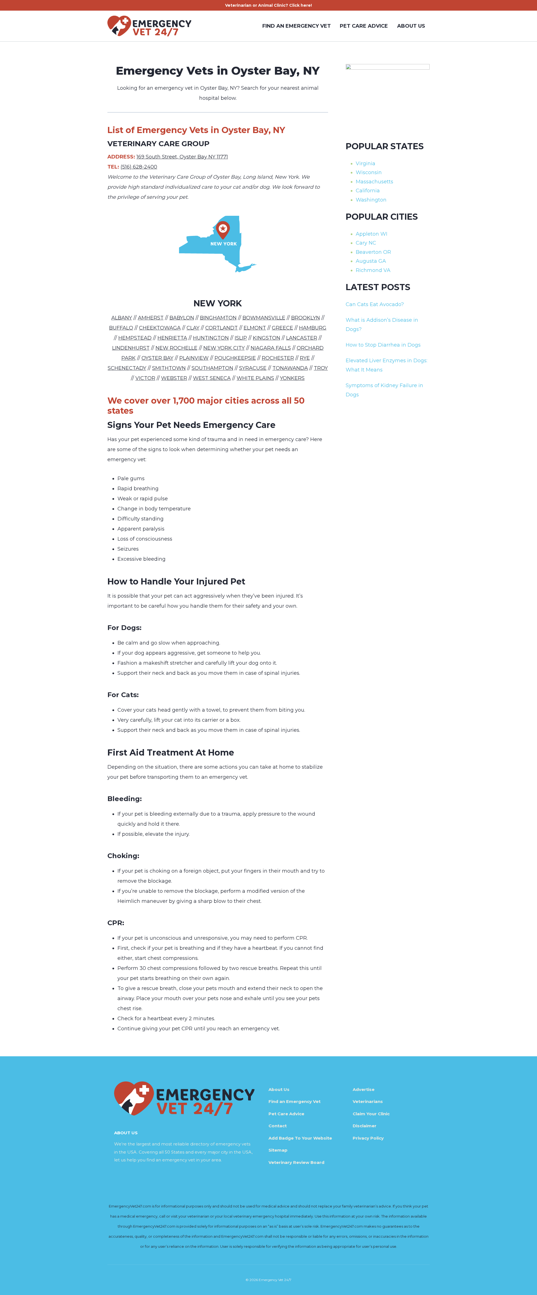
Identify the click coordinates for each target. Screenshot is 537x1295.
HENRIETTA (172, 338)
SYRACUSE (253, 368)
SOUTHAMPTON (212, 368)
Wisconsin (369, 172)
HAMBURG (312, 328)
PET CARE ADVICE (364, 26)
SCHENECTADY (127, 368)
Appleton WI (371, 234)
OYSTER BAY (157, 358)
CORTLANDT (221, 328)
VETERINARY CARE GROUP (158, 143)
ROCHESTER (278, 358)
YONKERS (292, 378)
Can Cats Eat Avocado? (375, 304)
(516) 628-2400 (139, 167)
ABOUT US (411, 26)
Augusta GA (371, 261)
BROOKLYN (305, 318)
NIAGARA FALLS (271, 348)
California (368, 191)
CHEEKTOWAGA (160, 328)
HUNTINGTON (211, 338)
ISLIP (241, 338)
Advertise (364, 1089)
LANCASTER (301, 338)
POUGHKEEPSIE (235, 358)
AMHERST (151, 318)
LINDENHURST (131, 348)
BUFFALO (121, 328)
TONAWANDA (290, 368)
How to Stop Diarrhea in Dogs (383, 345)
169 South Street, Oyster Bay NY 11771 (182, 157)
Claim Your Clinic (371, 1113)
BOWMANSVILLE (263, 318)
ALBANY (121, 318)
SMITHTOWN (169, 368)
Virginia (365, 163)
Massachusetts (374, 182)
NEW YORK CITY (224, 348)
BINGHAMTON (218, 318)
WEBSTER (174, 378)
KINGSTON (266, 338)
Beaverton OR (373, 252)
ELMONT (255, 328)
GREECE (282, 328)
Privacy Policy (368, 1138)
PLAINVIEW (194, 358)
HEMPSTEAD (135, 338)
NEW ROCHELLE (176, 348)
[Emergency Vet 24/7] (149, 26)
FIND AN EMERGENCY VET (296, 26)
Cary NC (366, 243)
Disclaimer (364, 1125)
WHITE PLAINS (255, 378)
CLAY (193, 328)
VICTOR (145, 378)
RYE (305, 358)
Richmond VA (373, 270)
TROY (321, 368)
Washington (371, 200)
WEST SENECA (212, 378)
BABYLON (181, 318)
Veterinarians (368, 1101)
